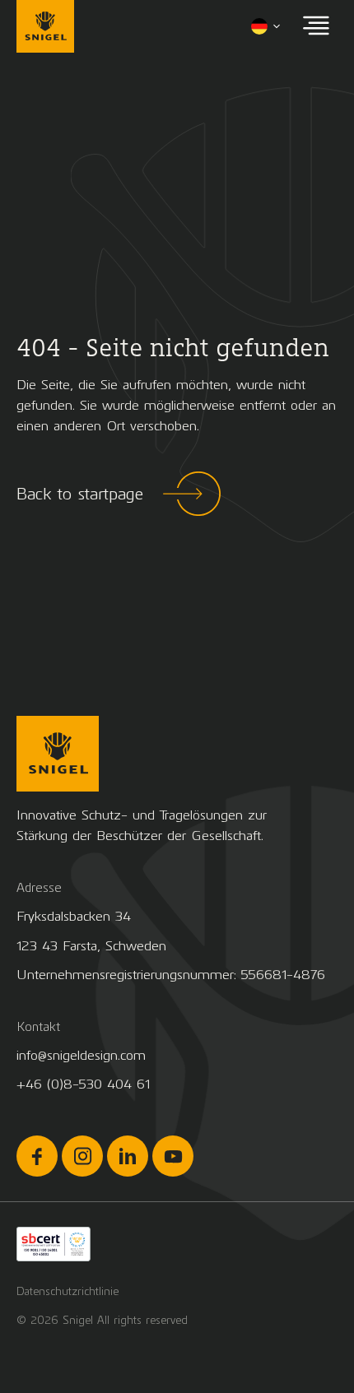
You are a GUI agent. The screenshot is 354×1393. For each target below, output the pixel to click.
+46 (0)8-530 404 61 (83, 1084)
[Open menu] (316, 26)
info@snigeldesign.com (81, 1055)
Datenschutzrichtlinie (67, 1291)
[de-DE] (266, 26)
